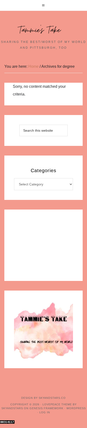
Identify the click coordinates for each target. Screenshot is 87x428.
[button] (43, 5)
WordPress (76, 408)
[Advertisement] (43, 245)
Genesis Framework (46, 408)
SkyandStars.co (52, 397)
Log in (44, 412)
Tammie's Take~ (43, 30)
